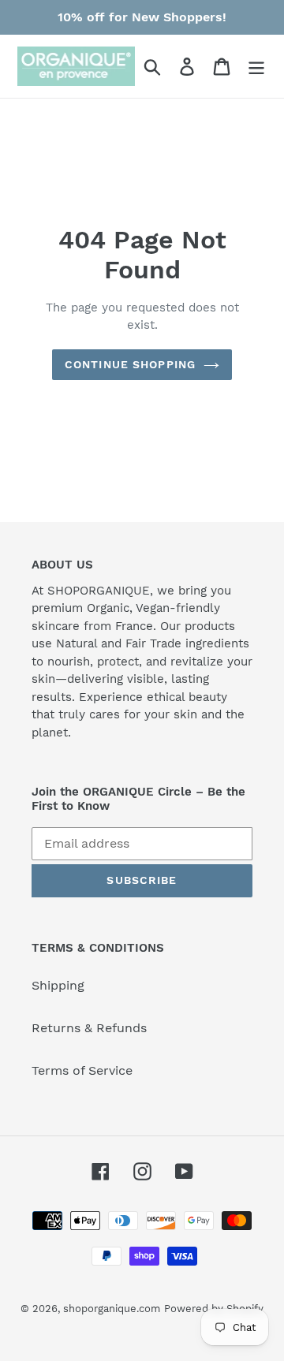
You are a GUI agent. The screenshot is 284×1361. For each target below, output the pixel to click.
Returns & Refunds (89, 1027)
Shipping (58, 985)
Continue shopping (130, 364)
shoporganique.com (111, 1308)
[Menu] (256, 66)
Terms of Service (82, 1070)
